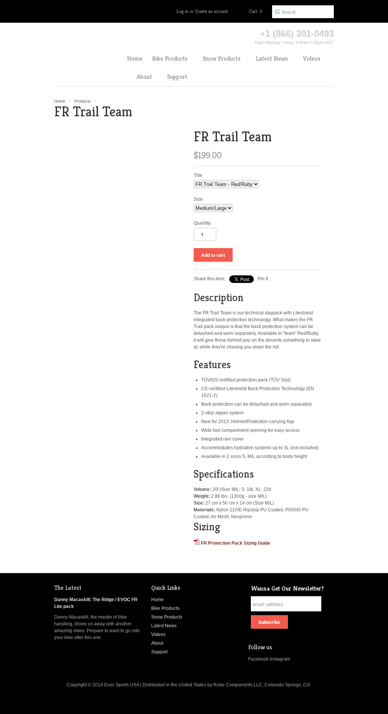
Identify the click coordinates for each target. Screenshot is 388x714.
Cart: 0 (256, 11)
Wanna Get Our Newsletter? (287, 588)
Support (159, 652)
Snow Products (166, 617)
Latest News (164, 625)
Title (198, 175)
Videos (158, 634)
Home (157, 599)
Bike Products (165, 608)
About (157, 643)
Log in (182, 11)
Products (82, 101)
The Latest (67, 588)
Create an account (211, 11)
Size (198, 199)
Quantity (202, 223)
